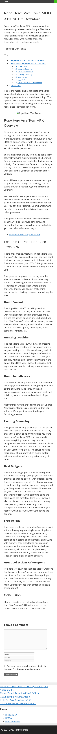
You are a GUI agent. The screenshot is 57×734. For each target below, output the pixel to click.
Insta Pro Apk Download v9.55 (15, 700)
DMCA (8, 718)
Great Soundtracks (25, 72)
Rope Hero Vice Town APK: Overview (27, 60)
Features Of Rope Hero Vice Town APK (28, 63)
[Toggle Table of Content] (6, 55)
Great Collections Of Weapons (30, 82)
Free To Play (22, 80)
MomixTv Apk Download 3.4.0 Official (20, 693)
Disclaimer (11, 714)
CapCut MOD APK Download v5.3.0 (18, 703)
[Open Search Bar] (55, 1)
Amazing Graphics (25, 69)
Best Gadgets (23, 77)
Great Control (23, 66)
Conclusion (16, 85)
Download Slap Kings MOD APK (24, 234)
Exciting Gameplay (25, 74)
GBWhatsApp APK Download (15, 696)
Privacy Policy (12, 721)
